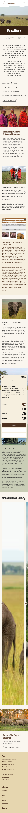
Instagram (4, 790)
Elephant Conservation (7, 761)
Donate (3, 811)
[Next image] (25, 603)
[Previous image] (2, 603)
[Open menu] (24, 3)
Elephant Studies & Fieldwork (10, 38)
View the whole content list (8, 100)
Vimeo (3, 797)
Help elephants (5, 777)
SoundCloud (5, 803)
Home (3, 37)
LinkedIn (4, 795)
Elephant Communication (8, 764)
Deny (14, 435)
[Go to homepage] (8, 2)
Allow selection (14, 430)
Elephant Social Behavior (8, 769)
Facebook (4, 792)
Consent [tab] (5, 381)
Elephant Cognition (6, 766)
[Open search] (20, 3)
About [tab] (23, 381)
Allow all (14, 425)
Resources (4, 771)
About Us (4, 782)
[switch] (24, 409)
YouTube (4, 800)
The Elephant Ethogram (7, 774)
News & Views (5, 779)
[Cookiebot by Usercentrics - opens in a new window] (20, 377)
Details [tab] (14, 381)
